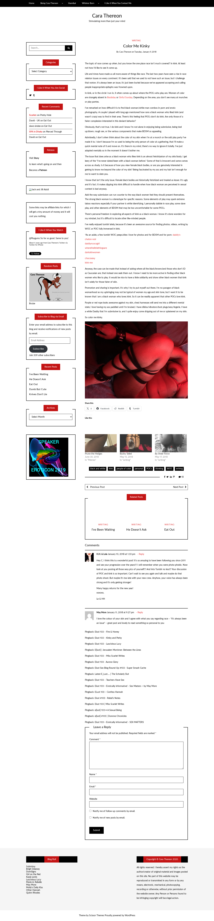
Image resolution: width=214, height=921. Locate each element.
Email (92, 787)
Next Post (178, 487)
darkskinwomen (92, 252)
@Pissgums (34, 238)
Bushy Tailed (126, 454)
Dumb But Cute (37, 389)
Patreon (43, 170)
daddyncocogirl (92, 244)
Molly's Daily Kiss (34, 887)
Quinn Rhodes (33, 893)
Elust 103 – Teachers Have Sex (109, 680)
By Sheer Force (162, 454)
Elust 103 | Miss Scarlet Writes (109, 704)
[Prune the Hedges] (101, 443)
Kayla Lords (31, 877)
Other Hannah (33, 890)
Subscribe (38, 349)
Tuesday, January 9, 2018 (145, 52)
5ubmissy (30, 866)
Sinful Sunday (125, 97)
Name (93, 774)
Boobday (111, 97)
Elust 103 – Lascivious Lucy (108, 644)
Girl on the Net (33, 874)
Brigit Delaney (33, 869)
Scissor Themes (96, 915)
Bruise (32, 304)
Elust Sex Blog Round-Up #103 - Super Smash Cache (120, 668)
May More (101, 612)
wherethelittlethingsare (96, 248)
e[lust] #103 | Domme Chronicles (111, 716)
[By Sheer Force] (171, 443)
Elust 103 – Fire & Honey (107, 632)
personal (139, 469)
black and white (97, 469)
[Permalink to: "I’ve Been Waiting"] (103, 511)
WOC (169, 469)
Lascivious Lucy (33, 880)
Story (36, 158)
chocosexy (90, 258)
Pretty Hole (45, 115)
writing (136, 41)
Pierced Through (54, 132)
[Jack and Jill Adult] (39, 190)
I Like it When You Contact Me (117, 3)
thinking (159, 469)
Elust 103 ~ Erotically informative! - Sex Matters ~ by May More (126, 686)
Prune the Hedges (93, 454)
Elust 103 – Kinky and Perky (108, 638)
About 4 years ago (36, 243)
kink (111, 469)
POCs (149, 469)
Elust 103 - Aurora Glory (106, 662)
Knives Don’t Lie (38, 394)
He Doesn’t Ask (136, 529)
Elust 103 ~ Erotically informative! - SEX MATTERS (119, 722)
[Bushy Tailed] (136, 443)
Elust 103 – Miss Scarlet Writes (110, 656)
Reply (141, 554)
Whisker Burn (88, 3)
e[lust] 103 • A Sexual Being (108, 710)
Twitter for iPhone (36, 245)
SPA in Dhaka (35, 132)
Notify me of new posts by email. (109, 818)
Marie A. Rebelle (34, 882)
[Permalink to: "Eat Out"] (169, 511)
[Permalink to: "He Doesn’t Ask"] (136, 511)
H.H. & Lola (102, 554)
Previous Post (97, 487)
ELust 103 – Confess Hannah (109, 692)
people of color (124, 469)
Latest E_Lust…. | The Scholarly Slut (112, 674)
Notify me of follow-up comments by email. (114, 811)
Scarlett (33, 115)
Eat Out (169, 529)
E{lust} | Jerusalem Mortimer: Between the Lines (118, 650)
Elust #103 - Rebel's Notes (107, 698)
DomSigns (31, 872)
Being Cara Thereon (49, 3)
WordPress (130, 915)
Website (93, 799)
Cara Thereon (107, 16)
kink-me (89, 263)
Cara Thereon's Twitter (56, 243)
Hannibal (72, 3)
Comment (94, 739)
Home (31, 3)
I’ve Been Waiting (103, 529)
